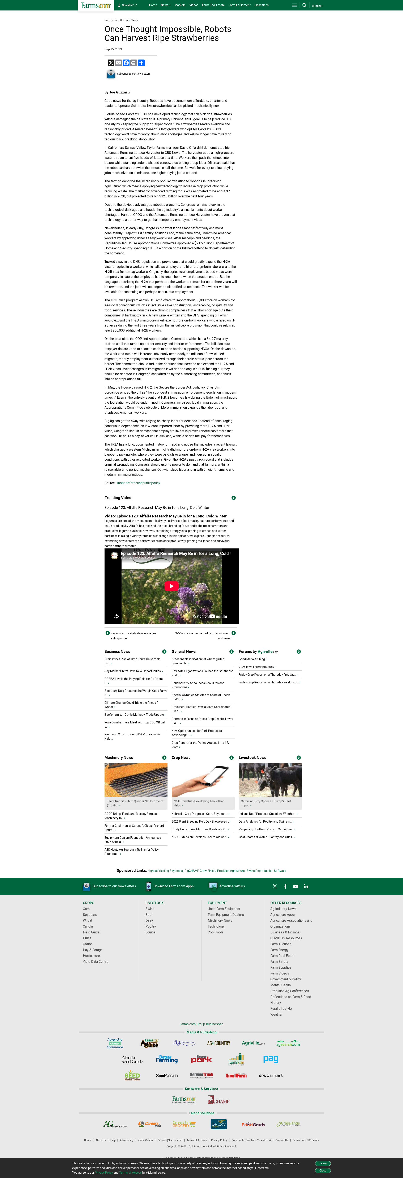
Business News (117, 651)
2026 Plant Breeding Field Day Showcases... (200, 821)
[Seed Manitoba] (132, 1075)
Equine (150, 932)
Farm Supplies (281, 967)
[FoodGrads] (253, 1124)
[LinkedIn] (306, 886)
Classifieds (261, 5)
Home (153, 5)
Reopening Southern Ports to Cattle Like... (266, 829)
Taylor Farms (156, 148)
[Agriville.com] (253, 1043)
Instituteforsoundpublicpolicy (138, 483)
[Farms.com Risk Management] (236, 1059)
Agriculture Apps (282, 915)
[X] (275, 886)
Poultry (150, 926)
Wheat (87, 921)
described (122, 392)
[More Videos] (233, 498)
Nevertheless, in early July (124, 228)
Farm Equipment (240, 5)
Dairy (149, 921)
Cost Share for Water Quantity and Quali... (266, 837)
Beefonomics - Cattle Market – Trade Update (134, 714)
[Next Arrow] (233, 633)
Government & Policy (285, 979)
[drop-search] (304, 5)
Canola (88, 926)
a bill (119, 344)
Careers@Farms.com (169, 1140)
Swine (149, 909)
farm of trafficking (169, 449)
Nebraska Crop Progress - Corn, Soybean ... (200, 813)
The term (111, 181)
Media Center (145, 1140)
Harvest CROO (136, 114)
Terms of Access (197, 1140)
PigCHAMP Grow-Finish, (200, 870)
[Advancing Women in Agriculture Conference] (115, 1043)
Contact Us (281, 1140)
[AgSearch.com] (288, 1043)
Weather (276, 1014)
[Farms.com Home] (96, 6)
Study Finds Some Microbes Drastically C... (199, 829)
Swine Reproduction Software (267, 870)
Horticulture (91, 956)
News (134, 20)
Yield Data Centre (95, 962)
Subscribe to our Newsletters (133, 73)
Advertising (126, 1140)
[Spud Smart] (271, 1075)
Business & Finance (284, 932)
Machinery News (119, 757)
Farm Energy (279, 950)
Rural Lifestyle (281, 1009)
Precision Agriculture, (231, 870)
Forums (258, 651)
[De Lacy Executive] (219, 1124)
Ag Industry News (283, 909)
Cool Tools (216, 932)
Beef (149, 915)
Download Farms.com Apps (173, 886)
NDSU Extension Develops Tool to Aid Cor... (199, 837)
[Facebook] (285, 886)
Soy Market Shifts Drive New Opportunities (133, 671)
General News (184, 651)
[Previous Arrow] (108, 633)
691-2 (129, 5)
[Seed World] (167, 1075)
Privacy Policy (219, 1140)
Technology (216, 926)
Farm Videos (279, 973)
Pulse (87, 938)
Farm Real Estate (213, 5)
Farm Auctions (280, 944)
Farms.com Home (116, 20)
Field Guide (91, 932)
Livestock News (252, 757)
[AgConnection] (184, 1043)
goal (196, 119)
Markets (180, 5)
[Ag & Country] (219, 1043)
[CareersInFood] (149, 1124)
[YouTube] (296, 886)
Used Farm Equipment (224, 909)
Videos (193, 5)
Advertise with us (232, 886)
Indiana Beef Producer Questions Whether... (267, 813)
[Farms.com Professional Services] (184, 1100)
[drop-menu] (295, 5)
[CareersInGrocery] (184, 1124)
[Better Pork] (201, 1059)
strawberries (162, 106)
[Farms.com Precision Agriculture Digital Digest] (271, 1059)
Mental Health (280, 985)
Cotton (88, 944)
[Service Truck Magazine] (201, 1075)
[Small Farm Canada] (236, 1075)
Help (112, 1140)
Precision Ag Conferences (289, 991)
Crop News (181, 757)
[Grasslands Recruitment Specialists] (288, 1124)
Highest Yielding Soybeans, (165, 870)
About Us (101, 1140)
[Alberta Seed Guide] (132, 1059)
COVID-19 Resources (286, 938)
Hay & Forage (93, 950)
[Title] (164, 652)
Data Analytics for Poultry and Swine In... (265, 821)
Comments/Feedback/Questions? (251, 1140)
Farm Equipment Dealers (226, 915)
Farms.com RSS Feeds (306, 1140)
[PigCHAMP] (219, 1100)
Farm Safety (279, 962)
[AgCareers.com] (115, 1124)
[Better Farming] (167, 1059)
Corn (86, 909)
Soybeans (90, 915)
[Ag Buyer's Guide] (149, 1043)
